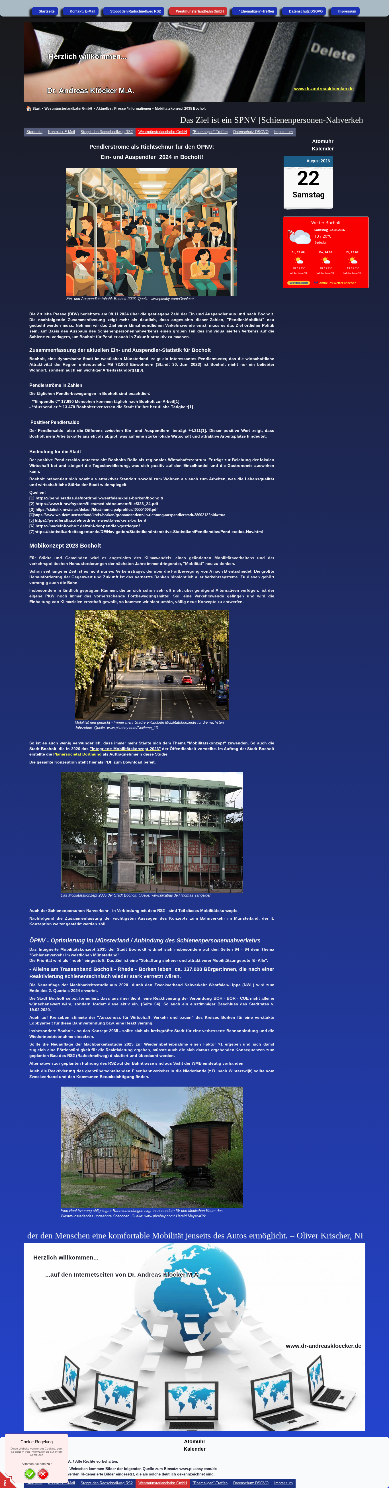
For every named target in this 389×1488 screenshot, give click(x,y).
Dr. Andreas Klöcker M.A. (90, 90)
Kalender (323, 149)
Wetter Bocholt (326, 222)
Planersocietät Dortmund (77, 754)
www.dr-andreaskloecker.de (324, 88)
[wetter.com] (298, 284)
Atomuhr (322, 141)
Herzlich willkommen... (87, 56)
